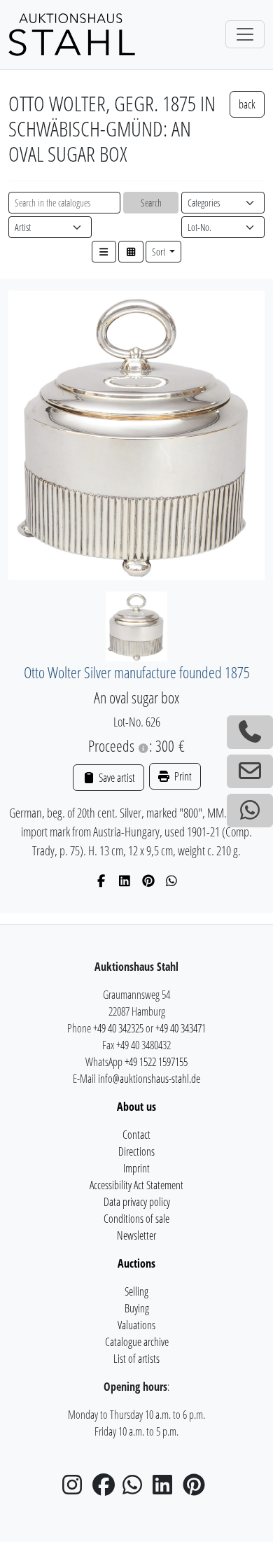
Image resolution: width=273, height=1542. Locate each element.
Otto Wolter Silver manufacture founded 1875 (137, 672)
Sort (159, 251)
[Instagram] (76, 1489)
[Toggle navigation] (245, 34)
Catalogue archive (137, 1342)
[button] (104, 251)
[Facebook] (102, 880)
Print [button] (182, 776)
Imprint (136, 1168)
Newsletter (136, 1235)
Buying (137, 1308)
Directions (136, 1151)
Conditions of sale (136, 1218)
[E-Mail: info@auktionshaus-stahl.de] (250, 771)
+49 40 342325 (118, 1028)
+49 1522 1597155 (156, 1062)
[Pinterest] (149, 880)
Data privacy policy (137, 1202)
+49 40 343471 (180, 1028)
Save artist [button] (115, 777)
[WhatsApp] (172, 880)
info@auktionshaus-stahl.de (149, 1078)
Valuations (136, 1325)
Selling (136, 1291)
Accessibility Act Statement (136, 1185)
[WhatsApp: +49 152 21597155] (250, 810)
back (247, 104)
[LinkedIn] (125, 880)
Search (151, 202)
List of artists (136, 1358)
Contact (136, 1134)
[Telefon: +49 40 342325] (250, 732)
